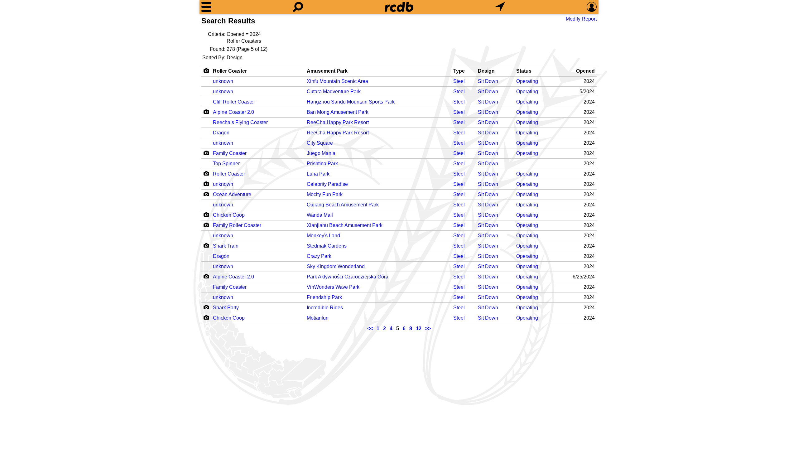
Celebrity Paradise (327, 184)
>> (428, 328)
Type (459, 71)
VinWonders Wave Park (333, 287)
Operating (527, 81)
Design (486, 71)
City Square (320, 143)
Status (523, 71)
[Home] (399, 7)
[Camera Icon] (206, 111)
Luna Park (318, 173)
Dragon (221, 132)
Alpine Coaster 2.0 (233, 112)
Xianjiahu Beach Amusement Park (344, 225)
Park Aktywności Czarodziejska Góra (347, 276)
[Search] (298, 7)
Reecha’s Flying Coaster (240, 122)
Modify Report (581, 19)
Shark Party (226, 307)
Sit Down (488, 81)
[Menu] (206, 7)
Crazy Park (319, 256)
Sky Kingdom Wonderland (336, 266)
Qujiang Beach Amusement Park (343, 204)
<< (370, 328)
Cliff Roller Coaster (234, 101)
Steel (459, 81)
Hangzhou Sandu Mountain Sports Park (351, 101)
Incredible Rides (325, 307)
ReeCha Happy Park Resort (338, 122)
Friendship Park (324, 297)
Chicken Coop (229, 215)
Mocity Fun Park (325, 194)
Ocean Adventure (232, 194)
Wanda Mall (320, 215)
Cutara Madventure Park (334, 91)
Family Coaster (230, 153)
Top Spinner (226, 163)
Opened (585, 71)
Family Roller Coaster (237, 225)
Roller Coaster (230, 71)
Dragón (221, 256)
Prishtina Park (322, 163)
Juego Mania (321, 153)
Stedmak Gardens (327, 246)
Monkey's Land (323, 235)
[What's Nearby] (500, 7)
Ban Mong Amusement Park (337, 112)
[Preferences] (592, 7)
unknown (223, 81)
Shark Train (225, 246)
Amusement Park (327, 71)
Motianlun (318, 318)
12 (418, 328)
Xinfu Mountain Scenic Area (337, 81)
